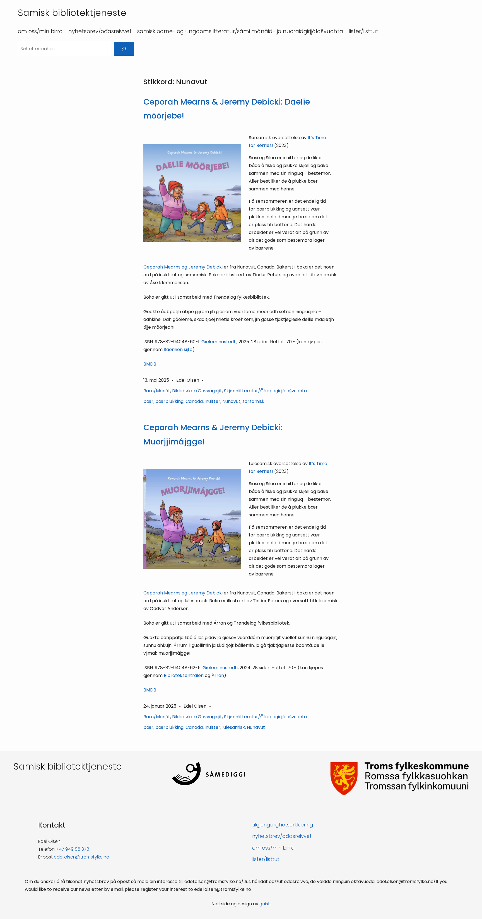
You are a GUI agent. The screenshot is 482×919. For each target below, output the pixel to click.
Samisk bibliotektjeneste (72, 12)
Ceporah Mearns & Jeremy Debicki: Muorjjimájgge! (213, 434)
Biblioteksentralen (184, 675)
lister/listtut (265, 859)
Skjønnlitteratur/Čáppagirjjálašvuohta (265, 391)
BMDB (149, 364)
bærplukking (169, 401)
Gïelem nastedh (219, 341)
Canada (194, 401)
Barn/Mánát (156, 391)
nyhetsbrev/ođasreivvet (282, 836)
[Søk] (124, 49)
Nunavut (231, 401)
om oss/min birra (273, 847)
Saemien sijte (178, 349)
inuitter (212, 401)
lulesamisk (233, 727)
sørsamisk (253, 401)
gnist (264, 904)
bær (148, 401)
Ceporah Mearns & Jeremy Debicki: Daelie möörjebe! (226, 108)
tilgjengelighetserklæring (282, 824)
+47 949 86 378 (72, 849)
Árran (217, 675)
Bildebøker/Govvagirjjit (197, 391)
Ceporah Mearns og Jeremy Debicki (183, 267)
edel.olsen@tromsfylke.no (81, 857)
